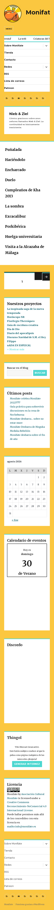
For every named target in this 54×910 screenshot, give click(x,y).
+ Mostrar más (15, 349)
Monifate (40, 12)
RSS (6, 74)
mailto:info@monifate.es (21, 826)
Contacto (10, 59)
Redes (8, 66)
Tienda (8, 52)
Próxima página (45, 280)
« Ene (15, 520)
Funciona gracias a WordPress (30, 904)
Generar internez (27, 764)
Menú (9, 29)
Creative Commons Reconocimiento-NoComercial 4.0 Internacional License (27, 806)
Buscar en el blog (17, 367)
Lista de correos (14, 81)
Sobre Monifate (13, 45)
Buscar (40, 372)
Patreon (9, 88)
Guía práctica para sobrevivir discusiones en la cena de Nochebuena (27, 410)
